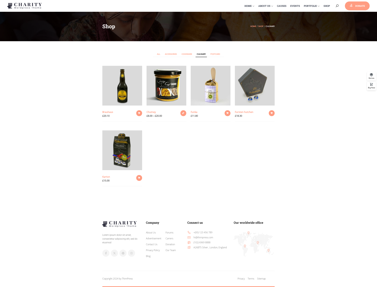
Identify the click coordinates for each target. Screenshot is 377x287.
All (158, 54)
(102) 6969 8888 (202, 242)
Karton (106, 176)
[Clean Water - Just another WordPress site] (24, 5)
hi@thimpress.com (203, 237)
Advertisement (153, 238)
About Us (151, 232)
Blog (148, 256)
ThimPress (127, 278)
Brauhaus (107, 112)
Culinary (201, 54)
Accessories (171, 54)
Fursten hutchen (244, 112)
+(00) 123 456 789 (203, 232)
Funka (194, 112)
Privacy (241, 278)
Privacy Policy (153, 250)
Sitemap (261, 278)
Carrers (169, 238)
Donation (170, 244)
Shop (260, 26)
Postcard (215, 54)
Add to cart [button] (139, 113)
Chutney (151, 112)
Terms (251, 278)
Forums (169, 232)
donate (360, 5)
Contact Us (151, 244)
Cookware (187, 54)
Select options (183, 113)
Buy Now (371, 87)
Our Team (171, 250)
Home (253, 26)
